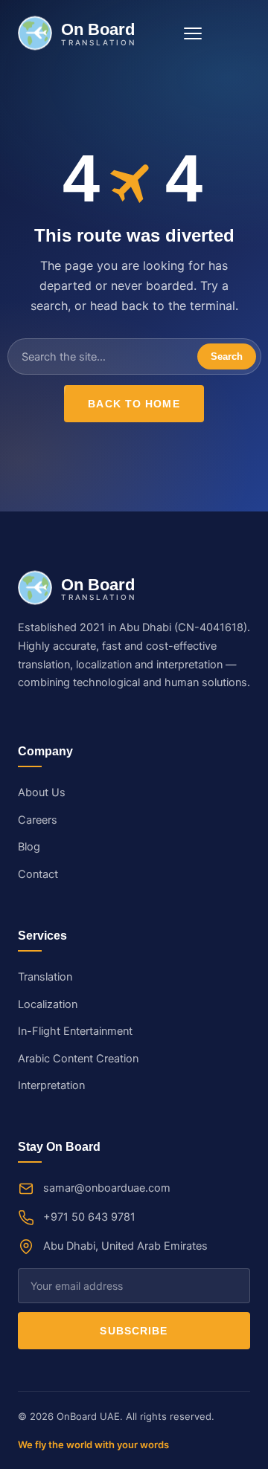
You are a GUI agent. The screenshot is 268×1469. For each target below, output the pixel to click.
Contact (38, 874)
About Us (42, 792)
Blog (29, 846)
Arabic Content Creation (78, 1058)
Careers (37, 820)
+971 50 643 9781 (89, 1217)
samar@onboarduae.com (106, 1188)
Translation (45, 977)
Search (227, 356)
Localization (47, 1004)
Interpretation (51, 1085)
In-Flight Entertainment (75, 1031)
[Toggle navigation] (193, 33)
